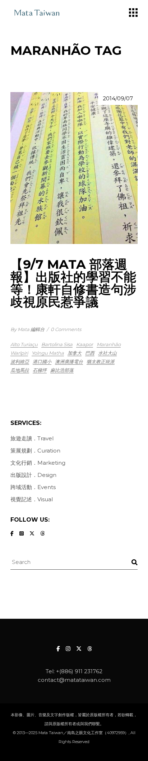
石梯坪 (40, 370)
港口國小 (42, 361)
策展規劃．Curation (35, 450)
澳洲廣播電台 (69, 361)
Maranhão (109, 344)
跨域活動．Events (33, 487)
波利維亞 (19, 361)
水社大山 (107, 353)
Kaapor (84, 344)
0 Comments (66, 329)
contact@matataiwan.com (74, 679)
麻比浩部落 (62, 370)
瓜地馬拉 (19, 370)
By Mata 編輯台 (27, 329)
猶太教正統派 (101, 361)
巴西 (89, 353)
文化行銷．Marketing (37, 462)
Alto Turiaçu (24, 344)
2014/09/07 (118, 98)
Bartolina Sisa (57, 344)
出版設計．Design (33, 475)
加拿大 (75, 353)
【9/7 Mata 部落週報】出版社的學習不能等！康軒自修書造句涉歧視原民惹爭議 (73, 283)
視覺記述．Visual (31, 499)
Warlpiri (19, 353)
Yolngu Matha (48, 353)
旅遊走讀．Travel (32, 438)
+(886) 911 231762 (79, 671)
